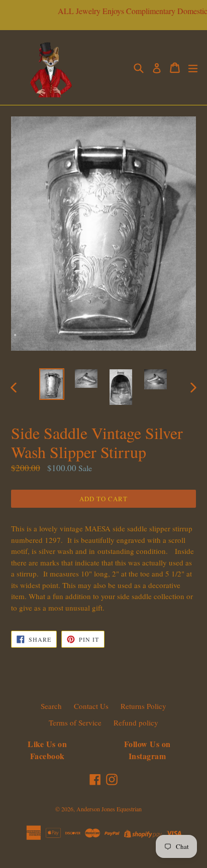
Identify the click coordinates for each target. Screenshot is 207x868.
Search (51, 706)
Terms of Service (75, 722)
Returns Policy (143, 706)
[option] (51, 384)
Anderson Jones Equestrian (109, 809)
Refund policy (136, 722)
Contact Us (91, 706)
